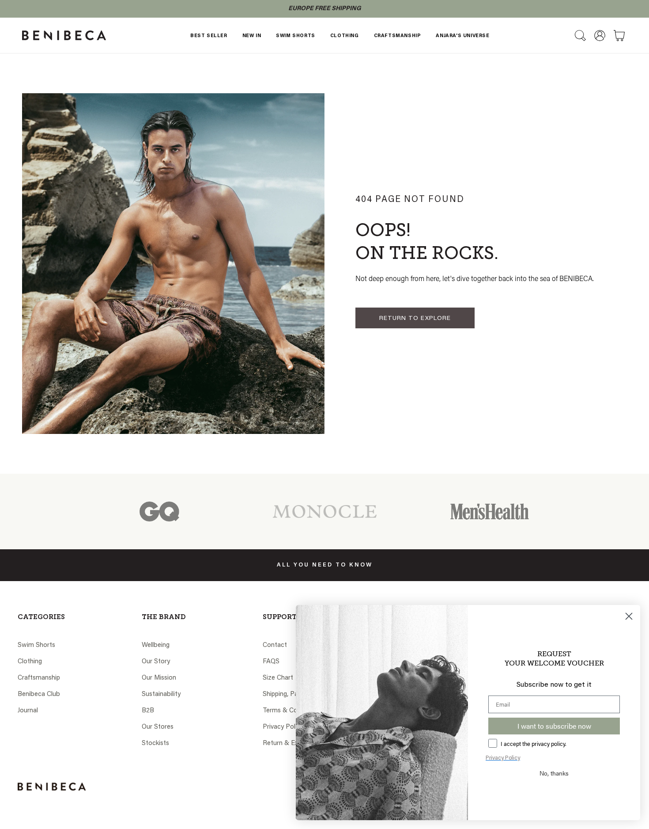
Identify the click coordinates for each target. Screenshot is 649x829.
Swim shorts (36, 645)
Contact (275, 645)
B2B (148, 710)
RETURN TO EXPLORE (415, 319)
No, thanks (554, 772)
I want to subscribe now (554, 726)
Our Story (156, 661)
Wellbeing (156, 645)
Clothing (30, 661)
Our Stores (158, 727)
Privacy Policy (283, 727)
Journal (28, 710)
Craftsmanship (39, 678)
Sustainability (161, 694)
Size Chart (278, 678)
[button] (580, 35)
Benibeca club (39, 694)
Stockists (155, 743)
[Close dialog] (629, 616)
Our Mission (159, 678)
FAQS (271, 661)
